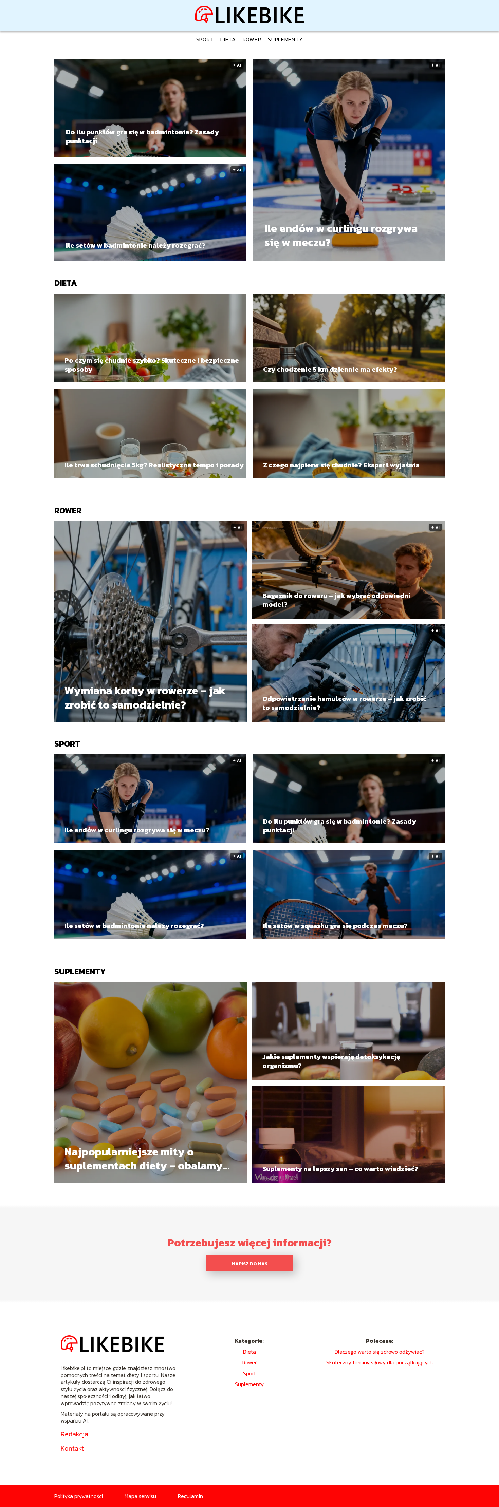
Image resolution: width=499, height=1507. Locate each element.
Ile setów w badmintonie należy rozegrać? (135, 245)
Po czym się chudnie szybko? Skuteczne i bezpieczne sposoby (151, 365)
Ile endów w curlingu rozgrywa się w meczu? (341, 236)
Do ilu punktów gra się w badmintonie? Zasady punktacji (142, 136)
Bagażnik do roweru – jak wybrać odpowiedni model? (336, 600)
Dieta (228, 39)
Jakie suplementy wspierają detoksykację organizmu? (331, 1061)
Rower (252, 39)
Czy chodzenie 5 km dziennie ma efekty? (330, 369)
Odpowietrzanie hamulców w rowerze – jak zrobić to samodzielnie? (344, 703)
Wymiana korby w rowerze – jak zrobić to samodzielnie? (144, 698)
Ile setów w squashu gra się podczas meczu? (335, 925)
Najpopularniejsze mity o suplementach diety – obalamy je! (143, 1159)
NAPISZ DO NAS (249, 1263)
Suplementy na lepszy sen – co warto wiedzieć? (340, 1168)
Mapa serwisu (140, 1496)
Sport (205, 39)
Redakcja (74, 1434)
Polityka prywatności (78, 1496)
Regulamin (190, 1496)
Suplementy (285, 39)
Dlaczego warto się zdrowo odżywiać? (380, 1352)
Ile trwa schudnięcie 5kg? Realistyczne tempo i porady (154, 464)
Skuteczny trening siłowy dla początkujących (379, 1362)
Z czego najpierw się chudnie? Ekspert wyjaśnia (341, 464)
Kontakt (72, 1448)
